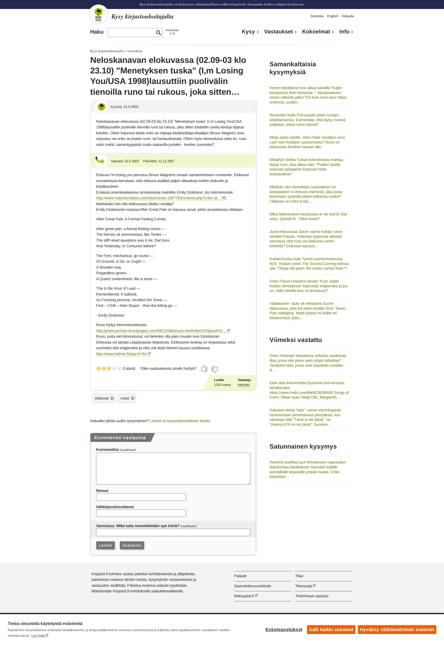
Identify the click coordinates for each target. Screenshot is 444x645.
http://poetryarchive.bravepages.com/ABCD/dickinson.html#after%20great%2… (161, 330)
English (332, 16)
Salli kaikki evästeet (331, 629)
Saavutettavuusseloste (252, 586)
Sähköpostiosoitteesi (115, 507)
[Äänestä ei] (214, 369)
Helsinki (244, 385)
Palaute (240, 576)
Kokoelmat (316, 32)
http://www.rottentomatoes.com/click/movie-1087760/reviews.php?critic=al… (158, 198)
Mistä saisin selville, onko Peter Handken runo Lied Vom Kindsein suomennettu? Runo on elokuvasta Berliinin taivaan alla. (307, 142)
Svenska (316, 16)
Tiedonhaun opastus (311, 596)
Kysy (248, 32)
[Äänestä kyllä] (204, 368)
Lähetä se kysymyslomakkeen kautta (180, 421)
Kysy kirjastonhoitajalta (107, 51)
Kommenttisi (107, 449)
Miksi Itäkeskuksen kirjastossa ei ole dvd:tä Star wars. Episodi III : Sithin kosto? (308, 216)
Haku (97, 32)
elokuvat (101, 398)
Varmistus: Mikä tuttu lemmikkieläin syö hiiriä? (137, 526)
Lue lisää (38, 636)
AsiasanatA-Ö (172, 32)
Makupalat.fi (244, 596)
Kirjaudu (348, 16)
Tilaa (299, 576)
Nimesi (102, 490)
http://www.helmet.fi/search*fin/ (121, 354)
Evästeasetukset (283, 629)
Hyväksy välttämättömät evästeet (397, 629)
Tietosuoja (303, 586)
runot (125, 398)
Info (344, 32)
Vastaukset (278, 32)
